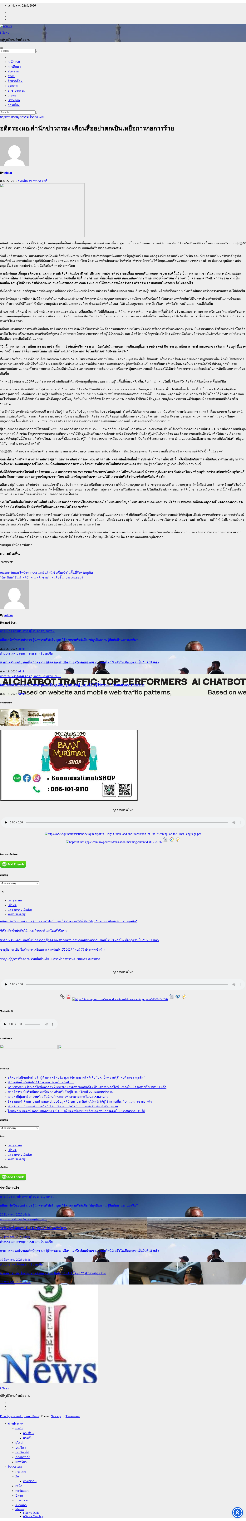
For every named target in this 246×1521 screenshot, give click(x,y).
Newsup (56, 1416)
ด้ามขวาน (30, 1481)
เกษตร (12, 95)
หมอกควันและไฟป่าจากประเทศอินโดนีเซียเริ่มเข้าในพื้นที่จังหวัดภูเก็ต (46, 572)
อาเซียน (28, 1433)
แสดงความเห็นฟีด (20, 910)
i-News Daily (31, 1512)
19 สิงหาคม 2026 (11, 1259)
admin (8, 172)
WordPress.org (17, 914)
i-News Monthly (33, 1516)
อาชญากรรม (16, 90)
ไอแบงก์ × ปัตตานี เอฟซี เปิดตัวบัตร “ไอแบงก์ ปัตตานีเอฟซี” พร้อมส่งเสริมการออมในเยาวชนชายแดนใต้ (76, 1111)
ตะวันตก (21, 1505)
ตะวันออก (22, 1490)
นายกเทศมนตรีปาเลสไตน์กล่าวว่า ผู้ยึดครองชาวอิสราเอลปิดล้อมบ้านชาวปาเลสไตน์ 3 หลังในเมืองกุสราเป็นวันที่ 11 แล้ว (79, 662)
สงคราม (13, 71)
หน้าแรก (14, 61)
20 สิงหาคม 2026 (11, 1214)
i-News (4, 32)
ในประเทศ (37, 117)
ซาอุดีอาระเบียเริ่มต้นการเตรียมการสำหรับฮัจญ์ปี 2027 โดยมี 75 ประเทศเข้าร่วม (53, 949)
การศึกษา (14, 66)
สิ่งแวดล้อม (15, 81)
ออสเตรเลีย (22, 1457)
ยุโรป (33, 631)
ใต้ (17, 1476)
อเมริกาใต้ (22, 1452)
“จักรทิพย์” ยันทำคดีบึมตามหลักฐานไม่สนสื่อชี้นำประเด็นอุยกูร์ (41, 577)
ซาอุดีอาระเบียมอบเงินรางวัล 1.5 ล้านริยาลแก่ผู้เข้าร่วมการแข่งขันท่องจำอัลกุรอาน (63, 1106)
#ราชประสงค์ (38, 181)
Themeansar (73, 1416)
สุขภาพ (13, 85)
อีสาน (19, 1495)
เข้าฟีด (12, 905)
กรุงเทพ (5, 117)
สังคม (11, 76)
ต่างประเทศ (21, 631)
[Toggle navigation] (1, 48)
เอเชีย (49, 653)
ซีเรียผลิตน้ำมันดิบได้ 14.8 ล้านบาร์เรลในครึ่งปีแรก (33, 930)
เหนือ (18, 1486)
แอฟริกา (21, 1462)
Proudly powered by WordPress (19, 1416)
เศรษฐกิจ (14, 100)
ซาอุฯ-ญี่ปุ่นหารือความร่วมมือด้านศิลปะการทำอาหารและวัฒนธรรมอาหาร (50, 959)
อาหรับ (40, 653)
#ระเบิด (23, 181)
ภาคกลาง (21, 1500)
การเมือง (14, 105)
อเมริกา (20, 1447)
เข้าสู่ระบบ (15, 900)
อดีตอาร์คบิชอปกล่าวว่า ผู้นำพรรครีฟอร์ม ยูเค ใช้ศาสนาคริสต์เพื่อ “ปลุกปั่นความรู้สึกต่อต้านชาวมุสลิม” (69, 639)
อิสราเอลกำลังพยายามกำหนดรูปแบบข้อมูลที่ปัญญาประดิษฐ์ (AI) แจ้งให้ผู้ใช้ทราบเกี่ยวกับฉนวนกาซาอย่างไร (72, 685)
